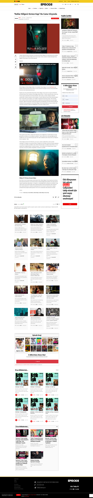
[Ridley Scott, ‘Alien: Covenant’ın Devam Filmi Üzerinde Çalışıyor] (37, 219)
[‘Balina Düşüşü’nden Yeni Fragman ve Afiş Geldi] (21, 312)
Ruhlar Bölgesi (36, 192)
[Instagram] (67, 4)
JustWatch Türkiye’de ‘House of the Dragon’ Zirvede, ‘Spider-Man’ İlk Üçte (70, 32)
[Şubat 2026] (33, 348)
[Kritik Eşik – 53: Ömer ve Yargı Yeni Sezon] (52, 404)
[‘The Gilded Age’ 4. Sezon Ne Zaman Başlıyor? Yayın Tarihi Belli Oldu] (37, 289)
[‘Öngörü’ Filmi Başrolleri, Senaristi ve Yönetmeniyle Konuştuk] (53, 219)
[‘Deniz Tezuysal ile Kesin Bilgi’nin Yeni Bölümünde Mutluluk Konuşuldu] (37, 433)
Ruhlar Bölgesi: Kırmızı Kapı (44, 192)
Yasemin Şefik (54, 233)
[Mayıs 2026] (38, 341)
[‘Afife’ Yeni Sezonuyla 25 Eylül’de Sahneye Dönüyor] (37, 312)
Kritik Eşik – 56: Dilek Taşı (50, 386)
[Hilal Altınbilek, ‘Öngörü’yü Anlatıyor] (21, 267)
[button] (18, 495)
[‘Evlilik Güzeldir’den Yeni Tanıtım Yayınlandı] (21, 289)
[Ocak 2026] (38, 348)
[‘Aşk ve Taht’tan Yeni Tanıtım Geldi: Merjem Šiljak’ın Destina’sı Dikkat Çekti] (37, 267)
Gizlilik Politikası (26, 364)
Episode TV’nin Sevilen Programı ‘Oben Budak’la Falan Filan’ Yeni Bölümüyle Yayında (22, 440)
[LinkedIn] (69, 4)
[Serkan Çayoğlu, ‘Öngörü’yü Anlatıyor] (53, 242)
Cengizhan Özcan (69, 51)
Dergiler (70, 204)
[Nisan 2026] (50, 341)
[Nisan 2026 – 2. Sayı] (44, 341)
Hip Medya (27, 496)
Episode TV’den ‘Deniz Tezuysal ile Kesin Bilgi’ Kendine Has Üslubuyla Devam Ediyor (22, 462)
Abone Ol (38, 361)
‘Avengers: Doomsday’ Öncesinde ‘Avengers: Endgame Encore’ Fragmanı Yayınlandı (53, 319)
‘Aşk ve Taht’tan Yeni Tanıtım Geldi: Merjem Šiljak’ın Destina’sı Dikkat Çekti (36, 274)
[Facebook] (62, 4)
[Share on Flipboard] (15, 62)
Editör (20, 17)
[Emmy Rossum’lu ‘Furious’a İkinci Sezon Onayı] (21, 219)
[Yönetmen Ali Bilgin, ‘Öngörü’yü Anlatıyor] (21, 242)
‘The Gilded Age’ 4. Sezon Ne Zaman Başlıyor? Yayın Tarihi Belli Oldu (36, 297)
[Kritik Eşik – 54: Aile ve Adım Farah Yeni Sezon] (36, 404)
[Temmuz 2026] (27, 341)
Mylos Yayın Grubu (32, 494)
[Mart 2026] (27, 348)
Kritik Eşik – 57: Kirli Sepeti (35, 386)
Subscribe (70, 106)
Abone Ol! (16, 4)
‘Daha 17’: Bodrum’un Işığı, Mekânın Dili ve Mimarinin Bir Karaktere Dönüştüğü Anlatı (69, 48)
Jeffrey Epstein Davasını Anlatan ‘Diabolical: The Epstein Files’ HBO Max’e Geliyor (53, 297)
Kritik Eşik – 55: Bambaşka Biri (20, 412)
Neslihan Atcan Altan (70, 163)
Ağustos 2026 (19, 351)
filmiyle (52, 87)
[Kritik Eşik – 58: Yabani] (21, 379)
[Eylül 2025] (50, 348)
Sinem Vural (69, 79)
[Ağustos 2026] (19, 343)
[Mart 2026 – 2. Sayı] (55, 341)
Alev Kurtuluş (69, 148)
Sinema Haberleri (55, 18)
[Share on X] (15, 59)
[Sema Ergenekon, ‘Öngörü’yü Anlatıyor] (37, 242)
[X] (64, 4)
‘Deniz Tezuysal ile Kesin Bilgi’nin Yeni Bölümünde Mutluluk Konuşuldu (37, 439)
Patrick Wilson (30, 192)
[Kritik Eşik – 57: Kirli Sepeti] (36, 379)
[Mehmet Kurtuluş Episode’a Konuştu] (37, 455)
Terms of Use (10, 495)
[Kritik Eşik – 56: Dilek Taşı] (52, 379)
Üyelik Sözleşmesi (18, 364)
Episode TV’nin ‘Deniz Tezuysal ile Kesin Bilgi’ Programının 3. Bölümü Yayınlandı (51, 440)
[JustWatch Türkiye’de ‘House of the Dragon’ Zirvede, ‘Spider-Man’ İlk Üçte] (70, 23)
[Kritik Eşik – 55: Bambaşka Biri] (21, 404)
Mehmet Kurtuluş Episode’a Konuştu (35, 460)
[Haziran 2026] (33, 341)
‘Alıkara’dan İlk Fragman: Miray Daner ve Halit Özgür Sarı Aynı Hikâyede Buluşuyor (69, 132)
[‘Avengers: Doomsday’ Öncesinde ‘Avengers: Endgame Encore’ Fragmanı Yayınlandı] (53, 312)
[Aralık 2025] (44, 348)
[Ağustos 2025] (55, 348)
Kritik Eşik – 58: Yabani (19, 386)
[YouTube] (65, 4)
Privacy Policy (4, 495)
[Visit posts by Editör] (15, 204)
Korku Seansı (25, 192)
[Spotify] (70, 4)
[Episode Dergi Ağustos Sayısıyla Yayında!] (53, 267)
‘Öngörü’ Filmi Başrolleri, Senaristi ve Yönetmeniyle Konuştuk (52, 226)
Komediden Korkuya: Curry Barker (70, 161)
